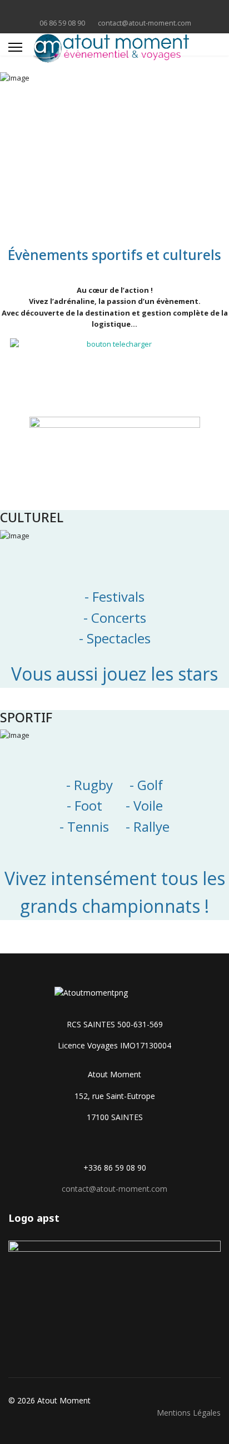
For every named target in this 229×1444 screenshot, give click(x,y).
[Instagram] (132, 10)
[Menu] (15, 47)
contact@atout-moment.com (144, 23)
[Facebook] (97, 10)
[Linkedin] (115, 10)
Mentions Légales (189, 1412)
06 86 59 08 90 (62, 23)
